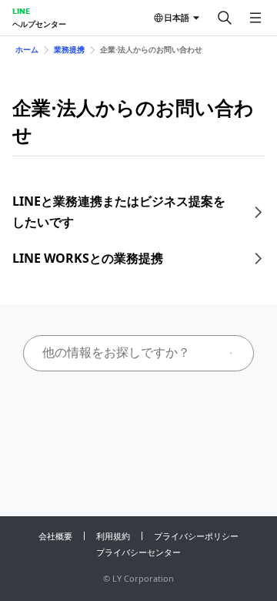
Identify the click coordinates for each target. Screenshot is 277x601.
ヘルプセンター (39, 23)
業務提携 (69, 49)
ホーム (26, 49)
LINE (21, 10)
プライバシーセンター (138, 552)
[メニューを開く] (255, 17)
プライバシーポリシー (196, 536)
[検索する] (224, 17)
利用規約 (113, 536)
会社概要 (55, 536)
